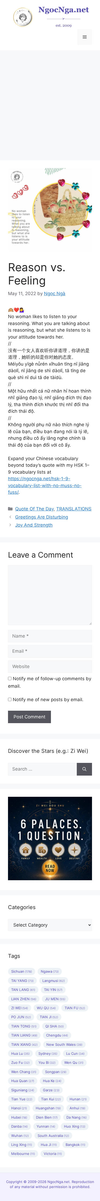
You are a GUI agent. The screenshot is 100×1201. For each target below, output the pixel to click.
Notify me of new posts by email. (48, 699)
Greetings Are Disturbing (41, 517)
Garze (51, 1090)
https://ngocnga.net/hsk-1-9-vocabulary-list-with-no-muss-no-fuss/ (45, 485)
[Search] (84, 769)
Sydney (47, 1053)
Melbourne (23, 1153)
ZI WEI (19, 1008)
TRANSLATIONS (73, 508)
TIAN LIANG (24, 1035)
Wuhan (20, 1135)
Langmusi (53, 980)
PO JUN (21, 1017)
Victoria (53, 1153)
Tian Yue (21, 1099)
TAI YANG (22, 980)
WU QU (46, 1008)
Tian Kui (51, 1099)
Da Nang (76, 1117)
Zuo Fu (20, 1062)
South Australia (53, 1135)
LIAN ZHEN (23, 999)
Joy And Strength (34, 525)
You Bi (46, 1062)
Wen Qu (73, 1062)
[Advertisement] (50, 102)
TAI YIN (53, 990)
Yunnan (46, 1126)
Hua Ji (49, 1144)
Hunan (78, 1099)
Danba (19, 1126)
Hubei (19, 1117)
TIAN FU (75, 1008)
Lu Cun (75, 1053)
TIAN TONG (24, 1026)
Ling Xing (21, 1144)
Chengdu (57, 1035)
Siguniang (22, 1090)
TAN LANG (23, 990)
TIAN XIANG (24, 1044)
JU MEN (55, 999)
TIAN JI (49, 1017)
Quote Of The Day (34, 508)
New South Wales (64, 1044)
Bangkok (75, 1144)
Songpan (55, 1072)
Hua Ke (52, 1081)
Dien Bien (47, 1117)
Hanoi (19, 1108)
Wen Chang (23, 1072)
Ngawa (50, 971)
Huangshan (48, 1108)
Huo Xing (74, 1126)
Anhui (77, 1108)
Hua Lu (20, 1053)
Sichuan (21, 971)
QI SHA (54, 1026)
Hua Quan (22, 1081)
